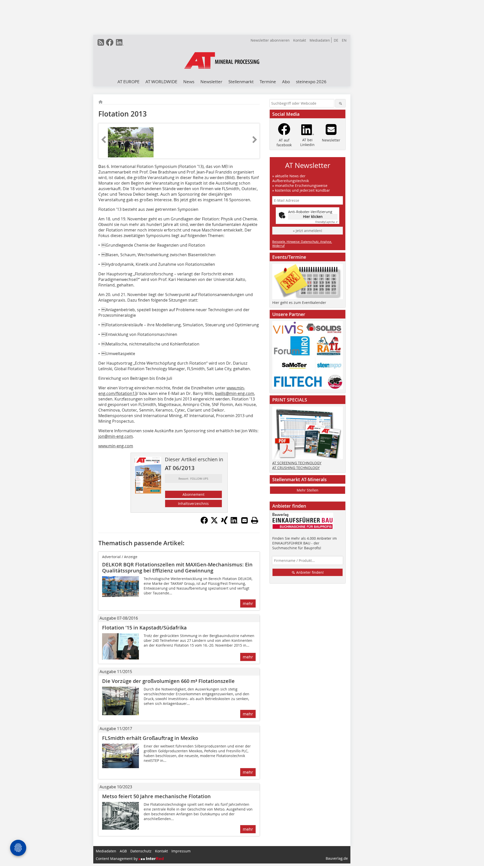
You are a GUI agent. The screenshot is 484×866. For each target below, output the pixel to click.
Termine (268, 81)
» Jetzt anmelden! (307, 230)
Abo (286, 81)
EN (344, 40)
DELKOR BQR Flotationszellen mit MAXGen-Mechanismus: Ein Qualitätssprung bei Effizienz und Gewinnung (177, 567)
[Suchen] (340, 103)
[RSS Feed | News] (101, 42)
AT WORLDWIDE (161, 81)
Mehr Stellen (307, 490)
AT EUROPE (128, 81)
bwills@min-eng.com (234, 393)
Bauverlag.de (337, 858)
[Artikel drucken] (255, 520)
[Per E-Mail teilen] (244, 520)
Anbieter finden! (309, 572)
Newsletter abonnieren (270, 40)
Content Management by (117, 858)
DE (336, 40)
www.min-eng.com (115, 446)
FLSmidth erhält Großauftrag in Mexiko (150, 738)
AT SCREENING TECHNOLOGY (296, 462)
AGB (123, 851)
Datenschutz (141, 851)
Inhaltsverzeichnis (193, 503)
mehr (248, 603)
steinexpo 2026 (311, 81)
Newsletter (211, 81)
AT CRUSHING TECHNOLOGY (296, 467)
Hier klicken (313, 216)
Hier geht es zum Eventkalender (299, 302)
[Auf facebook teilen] (204, 522)
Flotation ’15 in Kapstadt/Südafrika (144, 627)
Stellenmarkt (241, 81)
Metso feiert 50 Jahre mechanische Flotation (156, 796)
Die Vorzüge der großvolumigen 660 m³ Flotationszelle (168, 681)
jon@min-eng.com (115, 436)
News (188, 81)
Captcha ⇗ (326, 222)
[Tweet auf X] (214, 522)
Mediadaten (320, 40)
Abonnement (193, 494)
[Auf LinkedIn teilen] (234, 522)
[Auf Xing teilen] (224, 522)
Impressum (181, 851)
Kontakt (299, 40)
